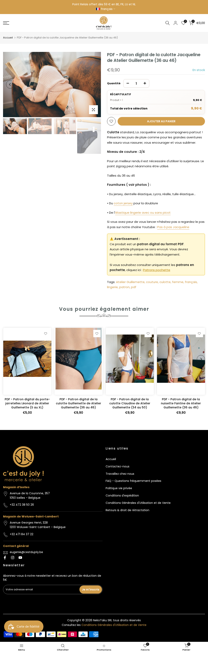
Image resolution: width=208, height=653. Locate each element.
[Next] (94, 84)
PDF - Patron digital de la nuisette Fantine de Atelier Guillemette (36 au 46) (181, 403)
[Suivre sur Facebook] (5, 557)
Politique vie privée (119, 488)
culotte (165, 282)
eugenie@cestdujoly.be (26, 552)
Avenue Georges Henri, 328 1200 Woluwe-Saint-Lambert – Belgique (38, 525)
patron (124, 287)
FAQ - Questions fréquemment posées (133, 481)
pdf (133, 287)
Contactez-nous (117, 466)
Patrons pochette (156, 270)
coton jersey (123, 203)
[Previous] (10, 84)
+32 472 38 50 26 (22, 505)
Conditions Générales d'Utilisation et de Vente (138, 503)
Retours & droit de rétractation (127, 510)
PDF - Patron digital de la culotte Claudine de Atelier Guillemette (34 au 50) (129, 403)
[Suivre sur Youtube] (20, 557)
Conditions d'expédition (122, 495)
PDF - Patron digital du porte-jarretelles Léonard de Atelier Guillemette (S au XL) (27, 403)
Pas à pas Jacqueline (173, 227)
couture (152, 282)
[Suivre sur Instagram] (12, 557)
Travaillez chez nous (120, 474)
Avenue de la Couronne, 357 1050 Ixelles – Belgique (30, 495)
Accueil (8, 37)
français (191, 282)
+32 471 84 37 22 (21, 534)
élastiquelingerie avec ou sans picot (143, 212)
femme (177, 282)
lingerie (112, 287)
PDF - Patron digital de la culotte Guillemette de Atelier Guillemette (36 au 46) (78, 403)
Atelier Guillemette (130, 282)
